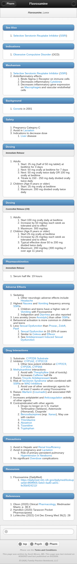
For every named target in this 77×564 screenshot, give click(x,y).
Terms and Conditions (46, 550)
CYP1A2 (29, 361)
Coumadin (40, 392)
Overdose (35, 458)
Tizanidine (27, 425)
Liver (24, 136)
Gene (16, 108)
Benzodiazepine (30, 414)
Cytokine (55, 81)
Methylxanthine (22, 369)
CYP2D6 (26, 366)
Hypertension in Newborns (36, 455)
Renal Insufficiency (49, 447)
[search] (73, 3)
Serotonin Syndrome (34, 380)
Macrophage (31, 87)
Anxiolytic (41, 317)
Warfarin (27, 392)
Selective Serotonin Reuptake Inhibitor (35, 35)
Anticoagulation (53, 397)
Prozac (53, 325)
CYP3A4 (37, 366)
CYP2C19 (41, 361)
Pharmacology (47, 504)
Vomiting (43, 303)
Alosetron (26, 422)
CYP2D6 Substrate (37, 358)
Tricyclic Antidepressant (36, 378)
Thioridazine (28, 420)
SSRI (63, 35)
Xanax (52, 414)
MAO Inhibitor (32, 383)
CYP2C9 (61, 364)
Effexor (51, 334)
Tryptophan (27, 428)
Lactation (28, 130)
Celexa (37, 334)
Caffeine (38, 375)
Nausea (27, 303)
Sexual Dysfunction (31, 325)
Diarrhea (45, 314)
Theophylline (41, 372)
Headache (27, 300)
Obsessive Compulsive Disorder (32, 54)
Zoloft (62, 325)
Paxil (16, 328)
